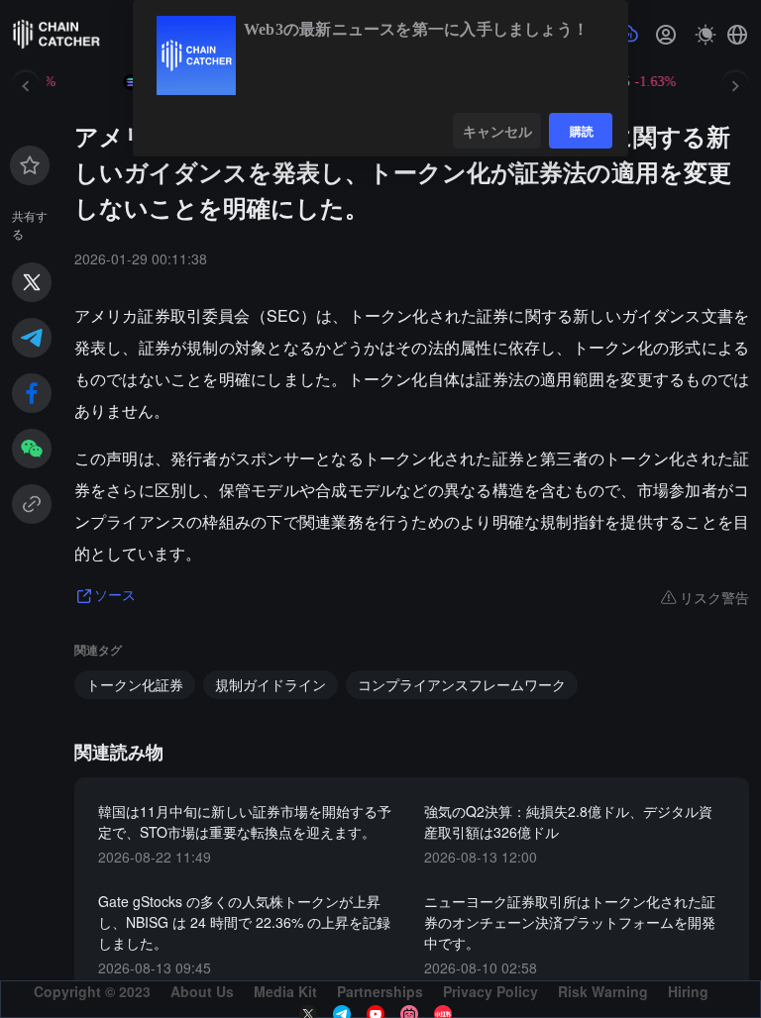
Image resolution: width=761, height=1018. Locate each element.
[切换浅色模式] (705, 35)
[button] (737, 34)
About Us (202, 991)
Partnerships (380, 991)
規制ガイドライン (270, 684)
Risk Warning (603, 991)
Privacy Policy (490, 991)
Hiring (688, 991)
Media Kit (285, 991)
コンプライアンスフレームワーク (462, 684)
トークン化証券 (134, 684)
